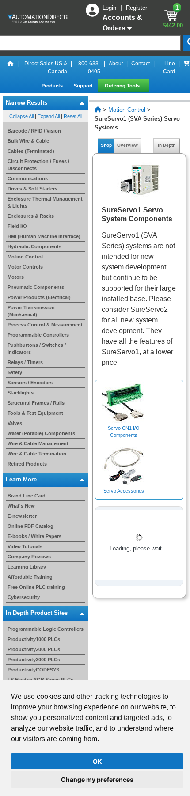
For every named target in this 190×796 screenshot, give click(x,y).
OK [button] (97, 761)
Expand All (49, 116)
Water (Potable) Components (41, 433)
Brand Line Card (27, 495)
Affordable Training (30, 577)
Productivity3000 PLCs (34, 659)
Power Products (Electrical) (39, 297)
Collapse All (21, 116)
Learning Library (27, 566)
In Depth (166, 145)
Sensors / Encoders (30, 382)
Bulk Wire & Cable (28, 141)
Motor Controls (25, 266)
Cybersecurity (24, 597)
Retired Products (27, 463)
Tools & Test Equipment (35, 413)
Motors (16, 277)
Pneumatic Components (36, 287)
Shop (106, 145)
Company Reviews (29, 556)
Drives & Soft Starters (32, 188)
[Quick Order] (186, 68)
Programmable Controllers (38, 334)
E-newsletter (22, 516)
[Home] (11, 68)
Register (136, 7)
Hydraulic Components (34, 246)
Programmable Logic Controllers (46, 629)
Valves (15, 423)
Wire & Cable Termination (37, 453)
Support (84, 85)
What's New (21, 505)
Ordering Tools (123, 85)
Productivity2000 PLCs (34, 649)
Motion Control (25, 256)
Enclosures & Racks (31, 216)
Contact (140, 64)
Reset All (73, 116)
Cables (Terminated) (31, 151)
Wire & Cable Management (38, 443)
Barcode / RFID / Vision (34, 130)
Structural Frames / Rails (36, 403)
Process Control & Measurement (45, 324)
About (116, 64)
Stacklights (21, 392)
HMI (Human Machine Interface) (44, 236)
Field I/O (17, 226)
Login (110, 7)
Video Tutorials (25, 546)
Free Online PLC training (36, 587)
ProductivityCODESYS (33, 669)
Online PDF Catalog (30, 526)
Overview (127, 145)
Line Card (169, 68)
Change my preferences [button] (97, 779)
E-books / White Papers (34, 536)
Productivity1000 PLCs (34, 639)
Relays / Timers (25, 362)
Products (53, 85)
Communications (28, 178)
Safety (15, 372)
